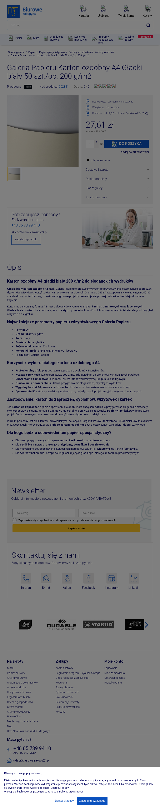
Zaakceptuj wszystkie (92, 800)
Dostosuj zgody (64, 800)
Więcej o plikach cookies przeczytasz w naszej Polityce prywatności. (43, 791)
